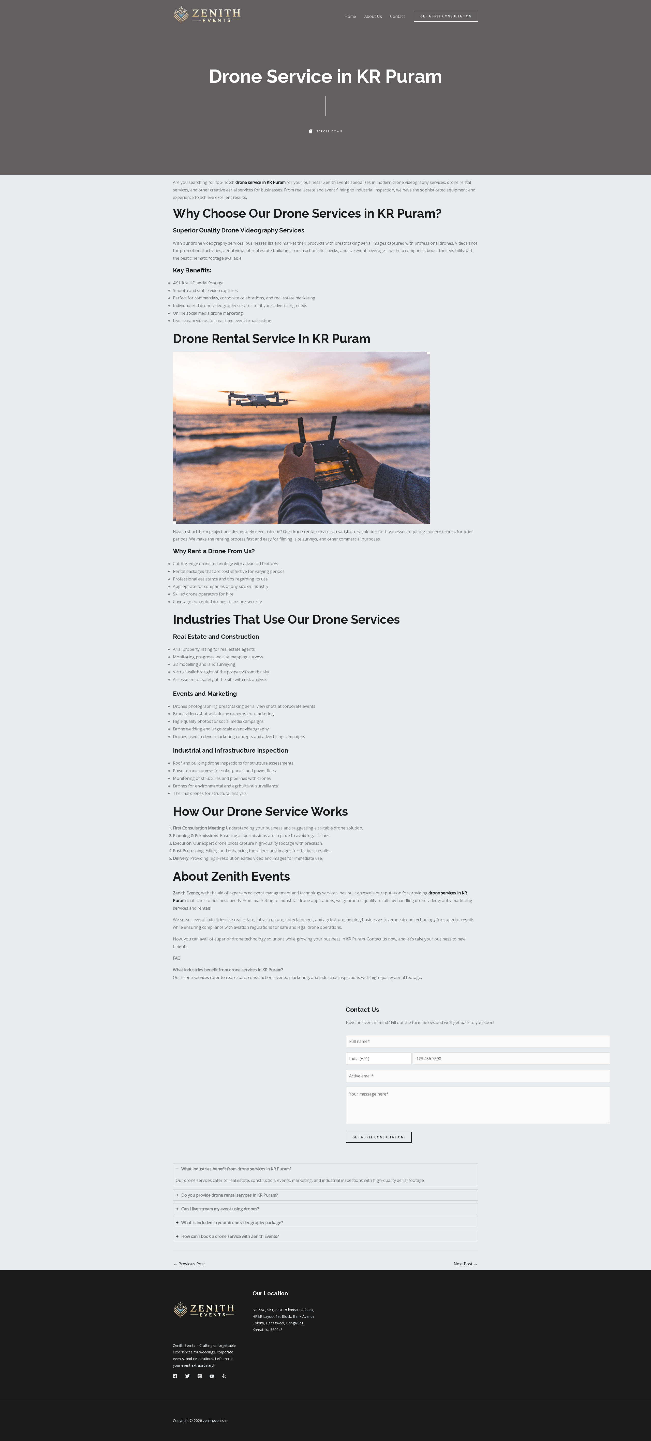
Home (350, 16)
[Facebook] (175, 1376)
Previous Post (189, 1264)
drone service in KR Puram (260, 182)
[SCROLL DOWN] (325, 131)
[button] (446, 16)
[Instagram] (199, 1376)
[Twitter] (187, 1376)
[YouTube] (212, 1376)
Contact (397, 16)
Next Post (466, 1264)
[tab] (325, 1175)
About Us (373, 16)
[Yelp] (224, 1376)
